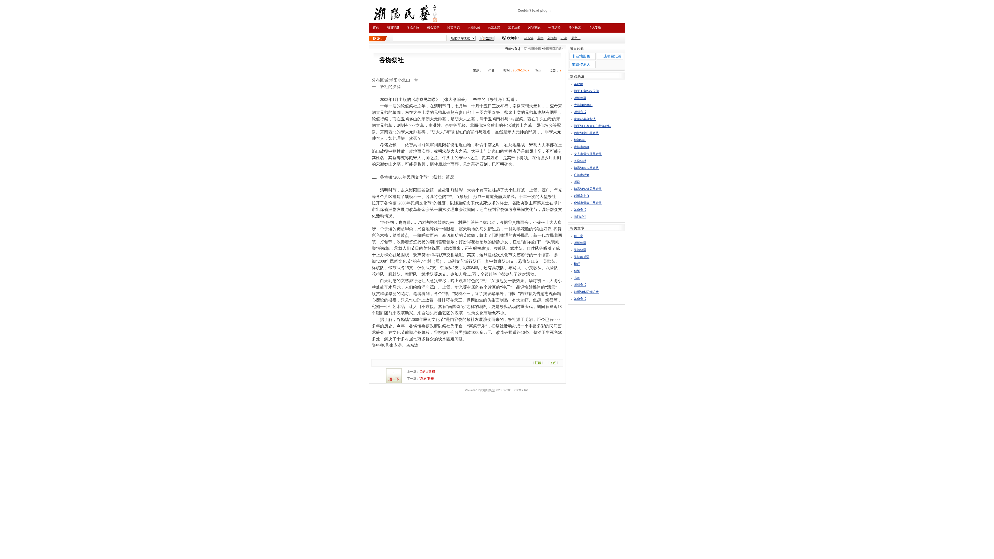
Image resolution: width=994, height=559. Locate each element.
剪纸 (540, 38)
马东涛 (528, 38)
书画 (577, 278)
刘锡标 (552, 38)
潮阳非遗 (393, 27)
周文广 (576, 38)
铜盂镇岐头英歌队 (586, 168)
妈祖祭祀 (580, 140)
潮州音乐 (580, 112)
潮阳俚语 (580, 98)
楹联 (577, 264)
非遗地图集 (581, 56)
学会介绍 (413, 27)
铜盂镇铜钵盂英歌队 (588, 189)
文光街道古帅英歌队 (588, 154)
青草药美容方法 (585, 119)
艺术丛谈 (514, 27)
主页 (524, 48)
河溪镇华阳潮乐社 (586, 292)
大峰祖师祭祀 (583, 105)
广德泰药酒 (581, 175)
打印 (538, 363)
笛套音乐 (580, 210)
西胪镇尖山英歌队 (586, 133)
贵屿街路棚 (427, 371)
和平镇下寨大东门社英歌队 (592, 126)
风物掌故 (534, 27)
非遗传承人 (581, 64)
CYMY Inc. (521, 390)
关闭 (553, 363)
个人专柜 (595, 27)
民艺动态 (453, 27)
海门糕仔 (580, 217)
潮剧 (577, 182)
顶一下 (393, 379)
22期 (564, 38)
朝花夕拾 (554, 27)
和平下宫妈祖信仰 (586, 91)
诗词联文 (574, 27)
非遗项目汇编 (552, 48)
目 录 (578, 236)
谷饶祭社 (580, 161)
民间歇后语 (581, 257)
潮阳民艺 (489, 390)
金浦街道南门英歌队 (588, 203)
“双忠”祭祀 (426, 378)
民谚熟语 (580, 250)
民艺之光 (494, 27)
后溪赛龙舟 (581, 196)
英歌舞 (578, 84)
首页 (376, 27)
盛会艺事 (433, 27)
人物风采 (473, 27)
